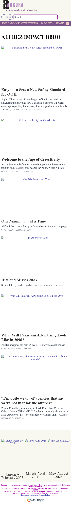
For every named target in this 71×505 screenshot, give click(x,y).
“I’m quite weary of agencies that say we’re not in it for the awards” (32, 400)
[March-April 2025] (36, 455)
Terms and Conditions (29, 495)
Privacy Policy (44, 495)
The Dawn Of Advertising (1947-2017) (27, 23)
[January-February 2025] (12, 455)
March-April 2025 (35, 475)
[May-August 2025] (59, 455)
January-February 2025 (12, 476)
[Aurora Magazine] (36, 4)
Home (60, 23)
